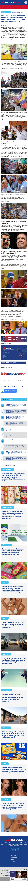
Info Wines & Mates (7, 469)
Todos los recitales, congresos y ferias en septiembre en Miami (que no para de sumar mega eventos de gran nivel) (16, 458)
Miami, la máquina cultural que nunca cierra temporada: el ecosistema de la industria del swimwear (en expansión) (14, 423)
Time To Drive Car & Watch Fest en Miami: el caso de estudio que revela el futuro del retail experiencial (16, 429)
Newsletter (14, 859)
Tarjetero (14, 857)
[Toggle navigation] (26, 7)
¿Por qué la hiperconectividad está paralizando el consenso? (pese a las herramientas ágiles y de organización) (15, 435)
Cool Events (6, 799)
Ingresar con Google (10, 390)
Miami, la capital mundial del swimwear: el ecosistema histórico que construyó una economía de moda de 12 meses (16, 452)
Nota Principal (6, 12)
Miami (4, 582)
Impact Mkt (5, 654)
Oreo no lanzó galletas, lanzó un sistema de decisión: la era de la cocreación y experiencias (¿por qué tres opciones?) (15, 446)
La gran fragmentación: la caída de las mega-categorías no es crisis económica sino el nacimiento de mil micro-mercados (15, 417)
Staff (14, 861)
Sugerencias (14, 855)
